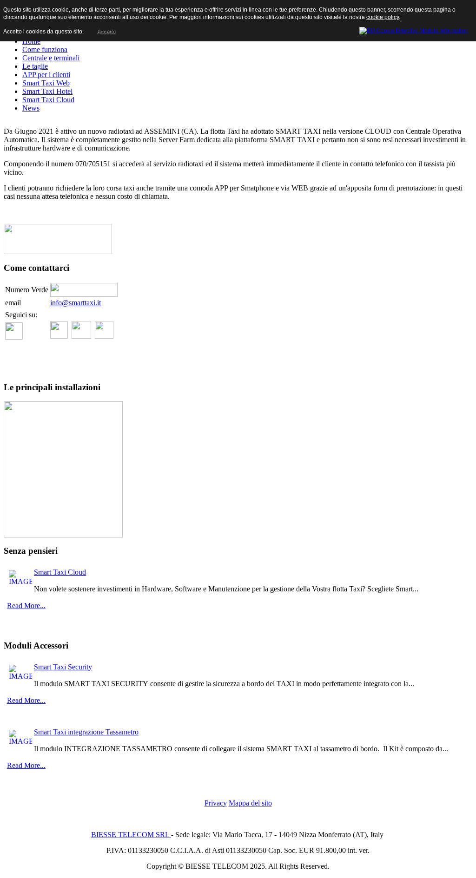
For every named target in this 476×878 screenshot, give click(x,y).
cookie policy (382, 17)
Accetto (106, 31)
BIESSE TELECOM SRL (131, 835)
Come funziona (44, 49)
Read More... (26, 605)
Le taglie (35, 66)
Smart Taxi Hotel (47, 91)
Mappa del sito (250, 803)
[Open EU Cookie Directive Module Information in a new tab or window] (413, 29)
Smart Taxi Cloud (48, 100)
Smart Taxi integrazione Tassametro (86, 732)
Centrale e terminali (50, 58)
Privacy (216, 803)
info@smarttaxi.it (75, 303)
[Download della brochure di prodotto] (58, 252)
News (31, 108)
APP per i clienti (46, 75)
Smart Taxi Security (63, 667)
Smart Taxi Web (46, 83)
